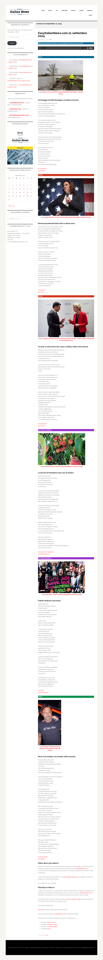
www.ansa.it (41, 171)
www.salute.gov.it (43, 692)
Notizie (46, 935)
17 (12, 192)
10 (13, 188)
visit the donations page (73, 899)
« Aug (9, 206)
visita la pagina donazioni (69, 877)
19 (20, 192)
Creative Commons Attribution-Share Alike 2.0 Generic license (73, 217)
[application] (66, 48)
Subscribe (41, 909)
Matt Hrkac (49, 594)
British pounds (51, 922)
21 (27, 192)
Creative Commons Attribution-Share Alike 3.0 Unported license (50, 748)
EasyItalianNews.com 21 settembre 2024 (62, 34)
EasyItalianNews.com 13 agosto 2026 (18, 80)
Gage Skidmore (49, 217)
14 (27, 188)
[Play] (40, 48)
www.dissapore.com (44, 554)
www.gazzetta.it (43, 857)
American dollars (52, 924)
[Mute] (87, 48)
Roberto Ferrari (46, 92)
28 (27, 196)
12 (20, 188)
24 (13, 196)
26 (20, 196)
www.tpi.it (41, 690)
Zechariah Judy (49, 466)
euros (49, 928)
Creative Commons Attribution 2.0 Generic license (68, 466)
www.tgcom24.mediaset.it (46, 552)
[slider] (91, 47)
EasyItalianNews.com (19, 11)
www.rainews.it (42, 168)
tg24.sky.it (41, 292)
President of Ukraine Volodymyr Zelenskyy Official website (59, 338)
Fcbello (46, 746)
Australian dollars (52, 926)
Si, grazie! (12, 43)
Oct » (13, 206)
